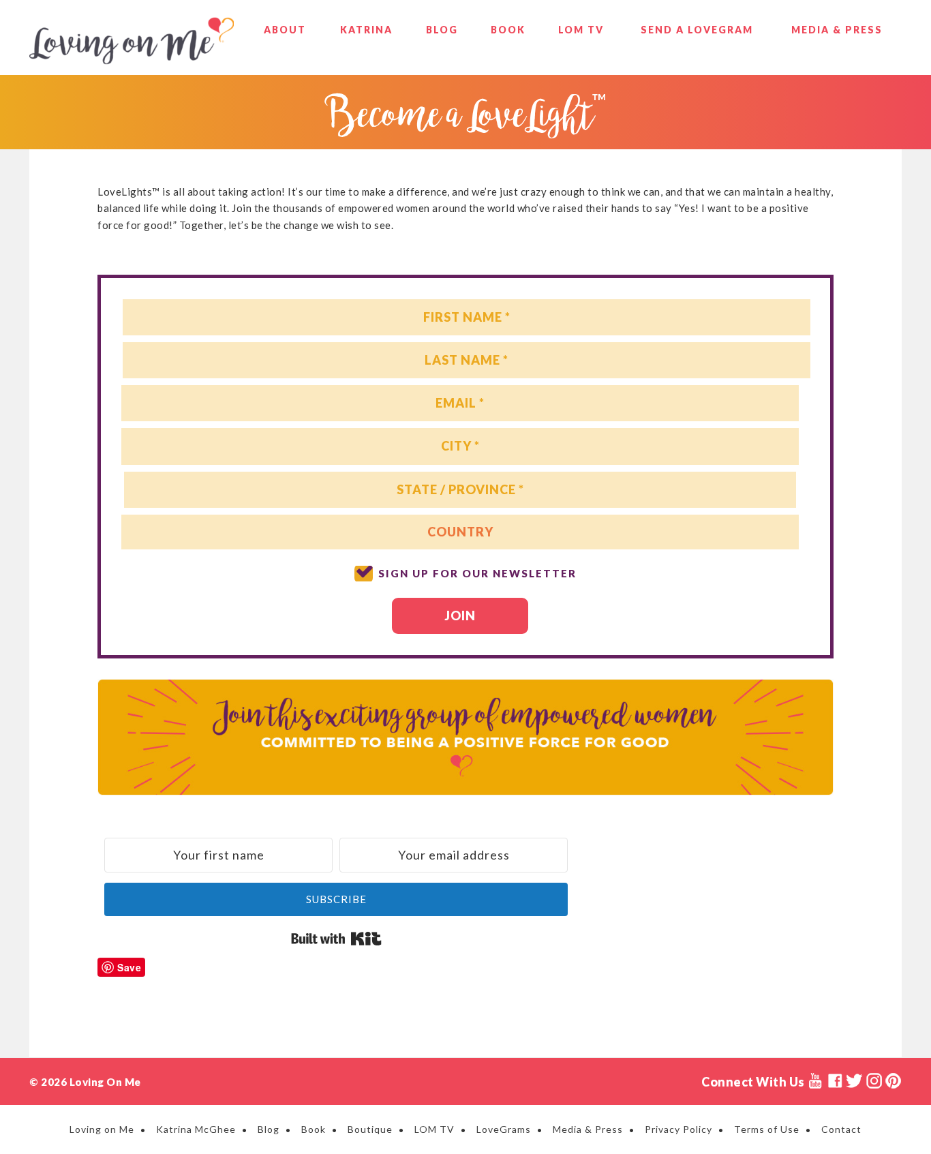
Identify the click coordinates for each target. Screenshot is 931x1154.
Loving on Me (131, 41)
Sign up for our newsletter (477, 573)
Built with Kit (336, 938)
